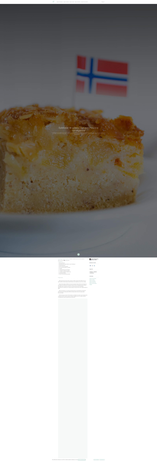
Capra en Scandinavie (66, 258)
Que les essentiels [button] (96, 459)
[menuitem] (59, 2)
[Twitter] (92, 266)
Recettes (95, 271)
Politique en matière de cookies (82, 459)
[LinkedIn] (94, 266)
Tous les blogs (60, 258)
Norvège (91, 271)
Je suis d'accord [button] (102, 459)
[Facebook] (90, 266)
